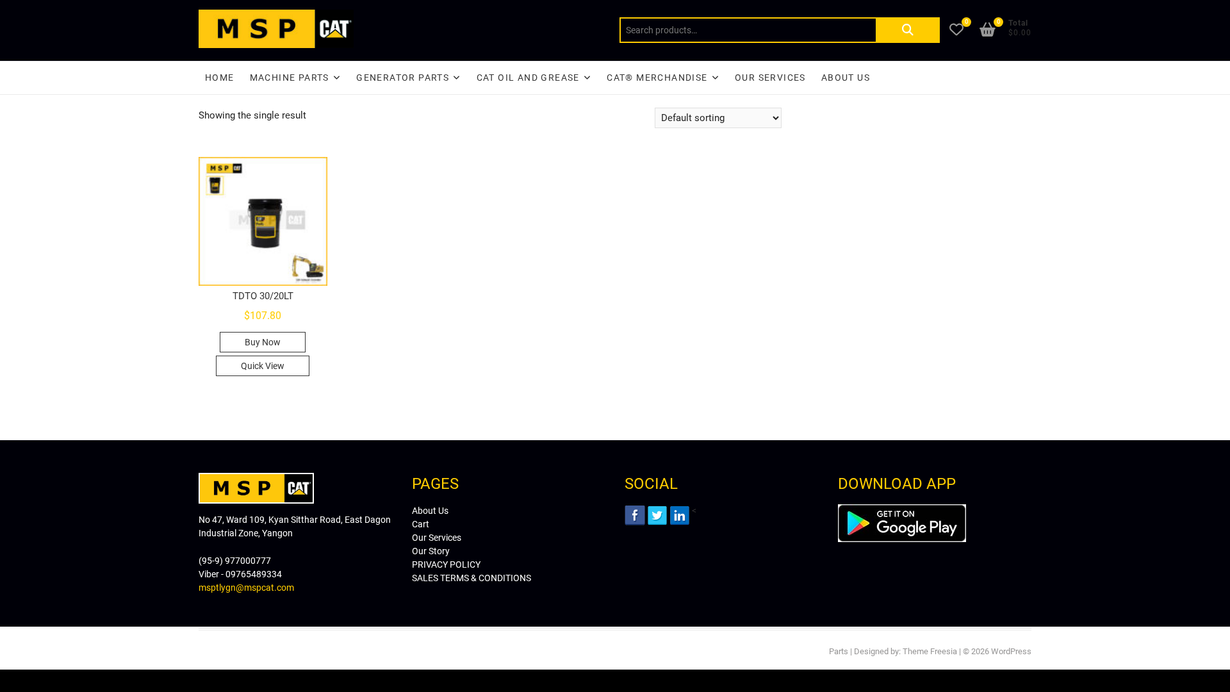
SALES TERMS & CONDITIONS (471, 578)
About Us (845, 77)
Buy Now (263, 342)
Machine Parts (289, 77)
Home (219, 77)
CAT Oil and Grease (528, 77)
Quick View (262, 366)
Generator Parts (402, 77)
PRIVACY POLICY (446, 564)
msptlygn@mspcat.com (246, 587)
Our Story (431, 551)
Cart (420, 524)
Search (908, 30)
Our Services (770, 77)
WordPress (1011, 651)
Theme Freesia (930, 651)
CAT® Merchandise (657, 77)
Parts (838, 651)
